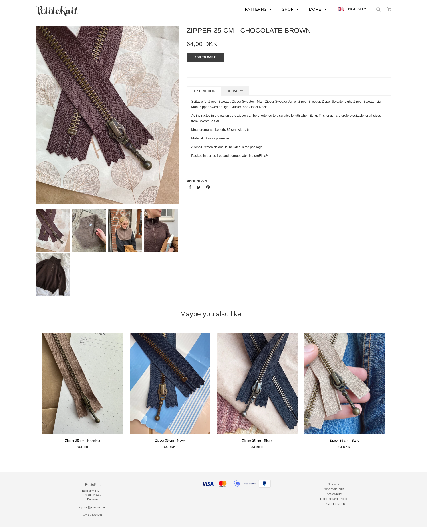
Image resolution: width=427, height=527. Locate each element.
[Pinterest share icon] (208, 187)
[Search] (378, 9)
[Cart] (389, 9)
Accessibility (334, 494)
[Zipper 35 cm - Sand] (344, 384)
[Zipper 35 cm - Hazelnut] (82, 384)
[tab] (204, 91)
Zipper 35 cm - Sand (344, 440)
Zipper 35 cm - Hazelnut (82, 441)
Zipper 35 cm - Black (257, 441)
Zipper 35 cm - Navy (170, 440)
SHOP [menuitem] (288, 9)
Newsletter (334, 484)
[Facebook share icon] (190, 187)
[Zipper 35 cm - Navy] (170, 384)
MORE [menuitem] (316, 9)
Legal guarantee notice (334, 498)
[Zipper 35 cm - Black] (257, 384)
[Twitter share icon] (199, 187)
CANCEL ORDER (334, 504)
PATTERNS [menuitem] (256, 9)
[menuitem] (58, 11)
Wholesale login (334, 489)
